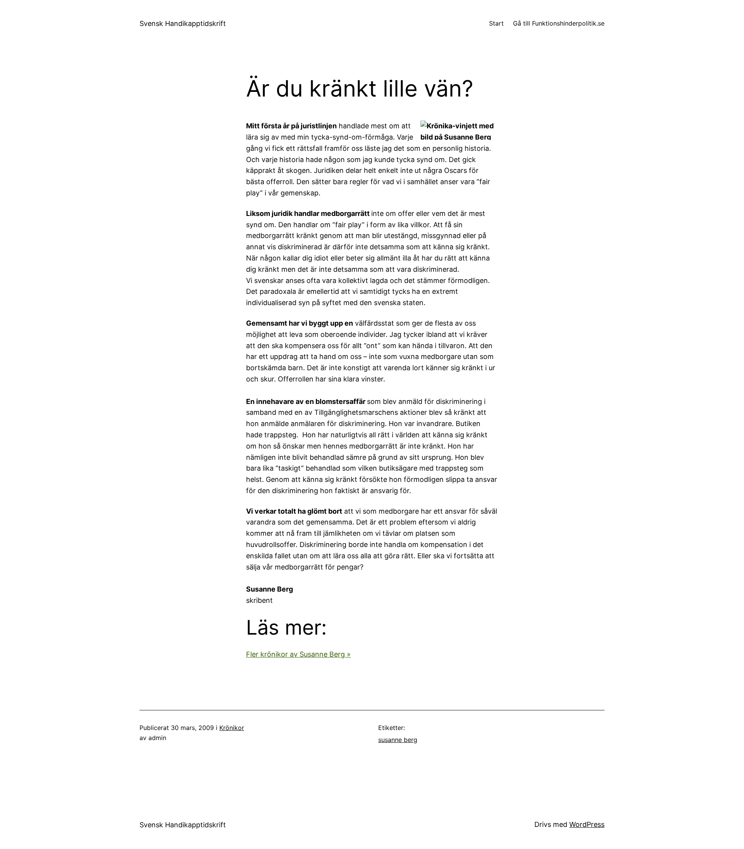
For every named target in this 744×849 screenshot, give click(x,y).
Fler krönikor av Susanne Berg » (298, 654)
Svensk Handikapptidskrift (183, 23)
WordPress (586, 824)
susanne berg (397, 740)
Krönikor (231, 728)
